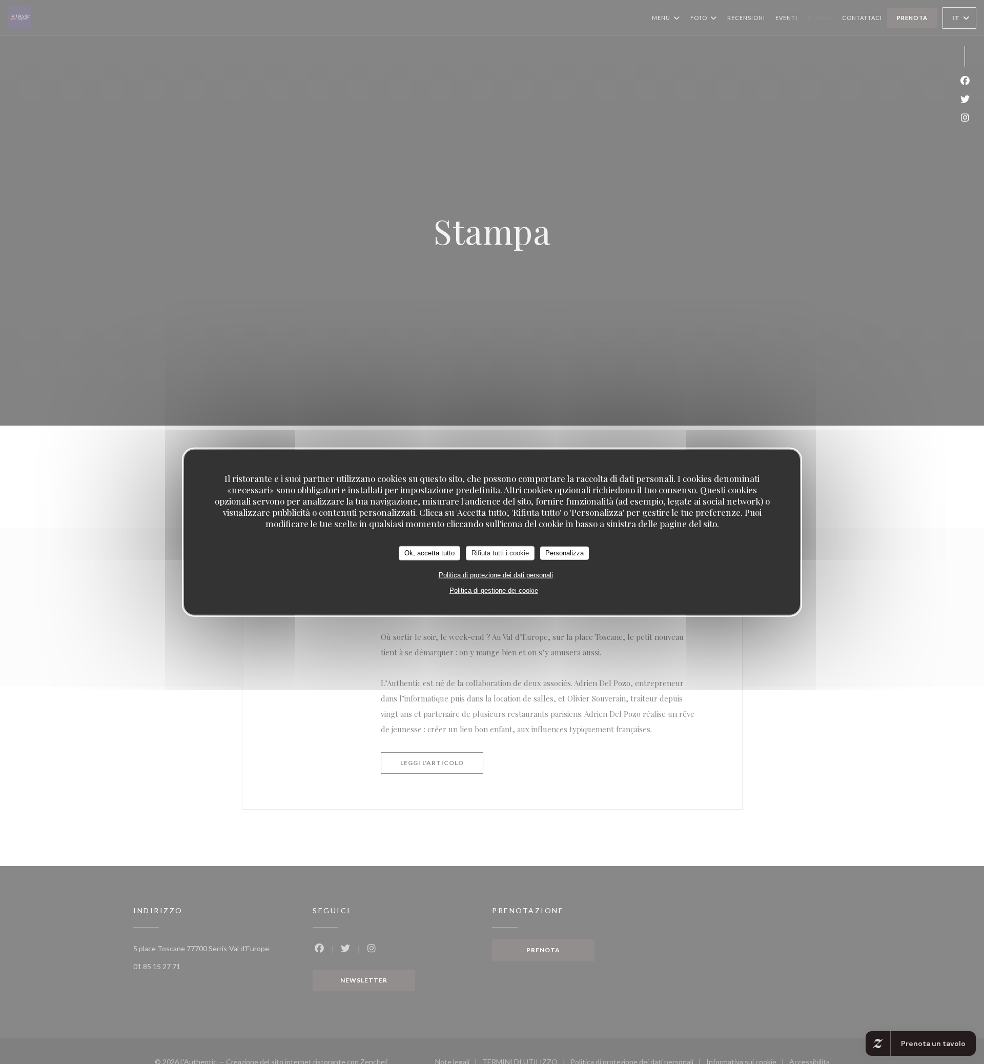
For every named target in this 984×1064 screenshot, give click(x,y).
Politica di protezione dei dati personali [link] (496, 574)
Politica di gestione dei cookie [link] (493, 590)
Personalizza (564, 552)
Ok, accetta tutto (429, 552)
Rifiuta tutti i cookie (500, 552)
